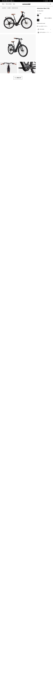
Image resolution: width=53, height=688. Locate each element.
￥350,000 (40, 11)
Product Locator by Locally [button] (41, 23)
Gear (14, 4)
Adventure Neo (15, 7)
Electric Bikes (9, 4)
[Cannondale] (26, 4)
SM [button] (38, 20)
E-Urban (9, 7)
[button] (38, 15)
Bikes (3, 4)
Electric (4, 7)
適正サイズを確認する (48, 18)
